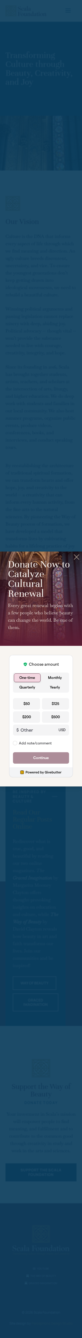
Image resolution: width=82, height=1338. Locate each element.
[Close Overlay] (76, 557)
